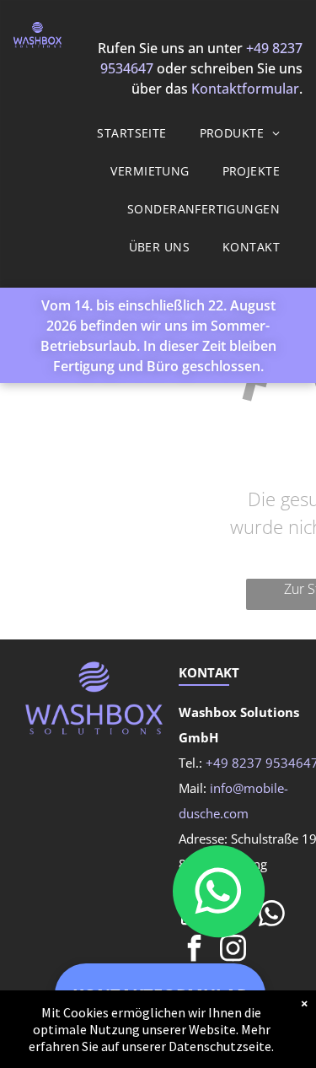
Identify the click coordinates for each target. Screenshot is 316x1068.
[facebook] (194, 950)
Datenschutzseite (220, 1046)
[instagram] (232, 950)
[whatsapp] (271, 915)
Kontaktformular (245, 88)
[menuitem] (138, 133)
